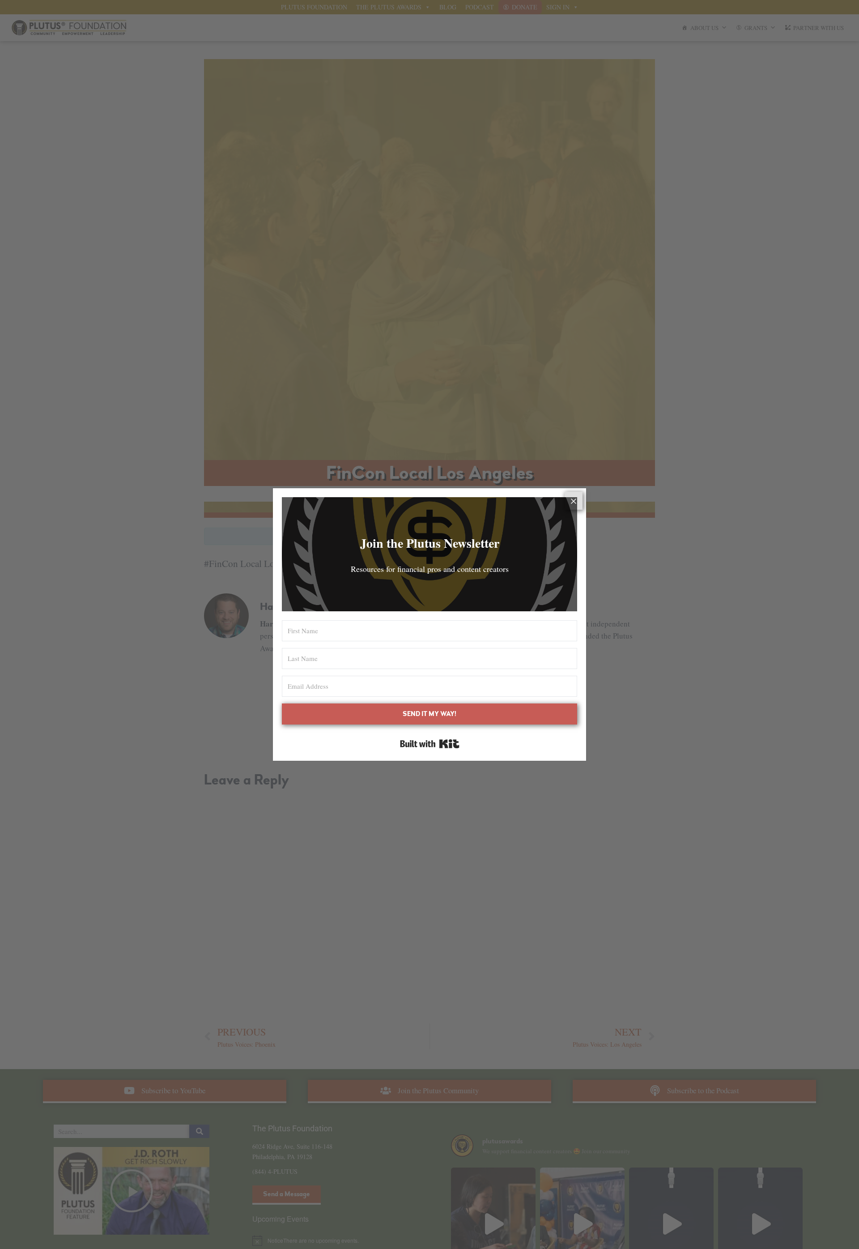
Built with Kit (429, 744)
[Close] (574, 501)
